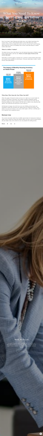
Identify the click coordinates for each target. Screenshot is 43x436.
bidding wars (21, 100)
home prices (20, 106)
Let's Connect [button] (21, 351)
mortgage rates (11, 106)
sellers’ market (8, 42)
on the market (18, 108)
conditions (7, 44)
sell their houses (26, 44)
